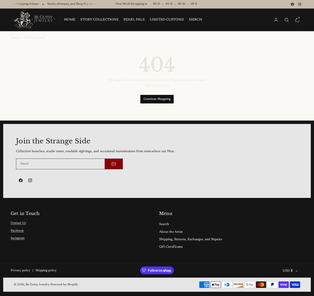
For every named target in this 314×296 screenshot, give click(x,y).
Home (15, 38)
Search (164, 224)
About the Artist (171, 232)
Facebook (17, 230)
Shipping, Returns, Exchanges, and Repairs (190, 239)
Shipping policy (46, 270)
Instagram (18, 238)
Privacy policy (20, 270)
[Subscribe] (114, 164)
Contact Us (18, 223)
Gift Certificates (171, 247)
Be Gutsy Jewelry (38, 284)
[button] (286, 20)
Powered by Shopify (64, 284)
